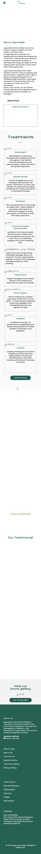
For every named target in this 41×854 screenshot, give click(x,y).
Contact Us (9, 756)
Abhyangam (9, 789)
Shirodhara (9, 801)
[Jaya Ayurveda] (21, 3)
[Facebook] (17, 851)
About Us (8, 753)
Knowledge (10, 124)
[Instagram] (23, 851)
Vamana (7, 793)
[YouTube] (20, 851)
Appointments (10, 760)
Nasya (7, 797)
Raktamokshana (11, 786)
